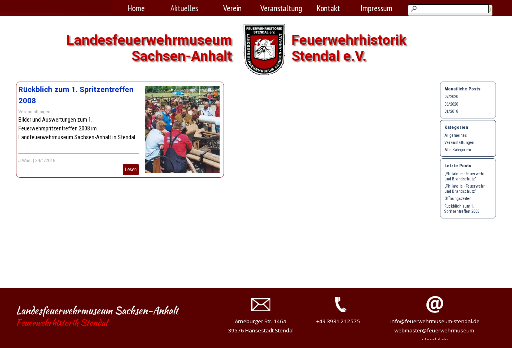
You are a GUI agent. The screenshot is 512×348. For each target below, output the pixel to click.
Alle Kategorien (457, 149)
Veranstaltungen (34, 111)
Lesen (131, 169)
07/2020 (451, 96)
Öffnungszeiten (458, 198)
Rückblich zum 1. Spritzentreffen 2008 (461, 209)
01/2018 (451, 111)
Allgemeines (455, 135)
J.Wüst (25, 160)
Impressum (376, 8)
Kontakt (328, 8)
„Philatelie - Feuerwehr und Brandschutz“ (464, 176)
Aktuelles (184, 8)
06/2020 (451, 104)
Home (136, 8)
